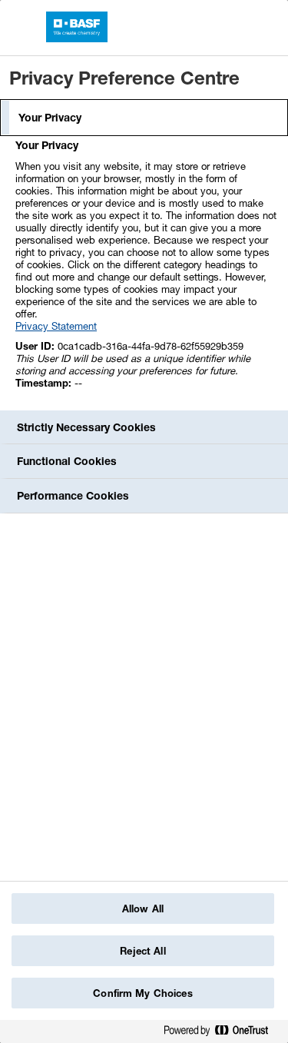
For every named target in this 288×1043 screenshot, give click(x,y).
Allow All (143, 908)
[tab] (144, 118)
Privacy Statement (56, 326)
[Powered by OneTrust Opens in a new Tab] (222, 1033)
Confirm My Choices (142, 993)
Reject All (142, 951)
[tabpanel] (146, 272)
